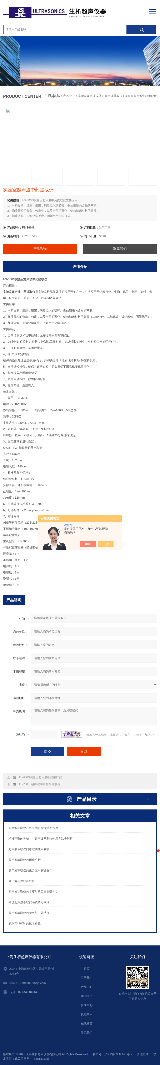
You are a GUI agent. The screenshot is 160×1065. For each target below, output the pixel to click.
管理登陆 (143, 1054)
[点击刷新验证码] (71, 734)
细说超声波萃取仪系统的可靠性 (29, 902)
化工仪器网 (22, 1058)
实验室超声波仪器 (89, 96)
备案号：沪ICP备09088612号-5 (112, 1054)
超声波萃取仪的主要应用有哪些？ (30, 870)
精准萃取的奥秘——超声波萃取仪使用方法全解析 (41, 838)
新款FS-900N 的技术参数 (25, 923)
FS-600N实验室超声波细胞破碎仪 (40, 777)
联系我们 (120, 249)
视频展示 (86, 1014)
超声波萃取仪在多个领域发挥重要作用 (33, 828)
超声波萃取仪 (113, 96)
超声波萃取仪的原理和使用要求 (29, 849)
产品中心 (69, 96)
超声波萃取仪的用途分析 (25, 859)
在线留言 (86, 1023)
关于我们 (86, 977)
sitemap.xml (41, 1058)
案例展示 (86, 996)
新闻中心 (86, 1005)
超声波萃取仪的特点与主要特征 (29, 912)
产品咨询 (40, 249)
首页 (87, 968)
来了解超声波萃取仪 (22, 881)
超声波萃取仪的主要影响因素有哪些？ (33, 891)
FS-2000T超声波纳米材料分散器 (39, 784)
